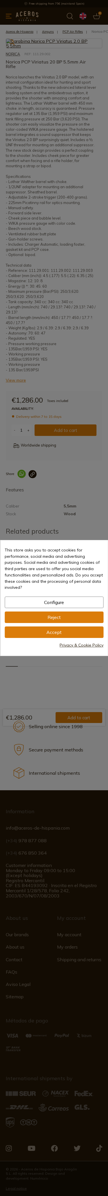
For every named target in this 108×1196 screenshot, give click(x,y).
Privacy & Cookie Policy (81, 645)
